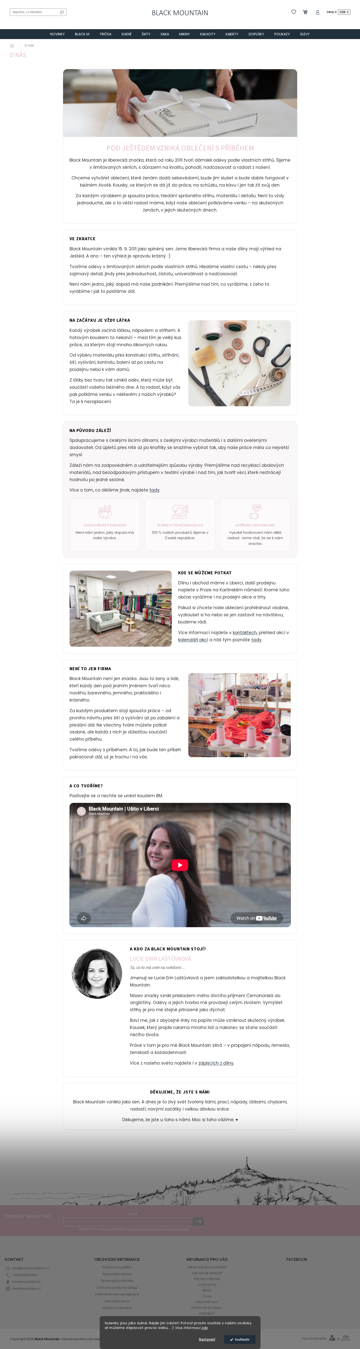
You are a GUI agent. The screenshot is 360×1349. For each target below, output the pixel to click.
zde (204, 1328)
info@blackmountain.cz (31, 1268)
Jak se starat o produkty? (207, 1267)
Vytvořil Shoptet (314, 1339)
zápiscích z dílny (216, 1063)
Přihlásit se (198, 1221)
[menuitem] (57, 34)
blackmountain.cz (26, 1282)
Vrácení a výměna (117, 1308)
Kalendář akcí (207, 1302)
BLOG (207, 1290)
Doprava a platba (117, 1267)
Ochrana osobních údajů (117, 1287)
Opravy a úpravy (207, 1279)
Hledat (62, 12)
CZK (343, 12)
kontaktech (245, 633)
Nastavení (207, 1339)
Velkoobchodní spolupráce (117, 1294)
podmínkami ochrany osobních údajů (158, 1229)
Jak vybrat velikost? (207, 1273)
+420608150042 (24, 1275)
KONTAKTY (207, 1313)
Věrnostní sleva (117, 1301)
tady (154, 490)
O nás (207, 1296)
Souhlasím (242, 1339)
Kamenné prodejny (207, 1308)
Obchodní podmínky (117, 1281)
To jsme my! (206, 1285)
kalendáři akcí (193, 640)
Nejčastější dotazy (117, 1274)
